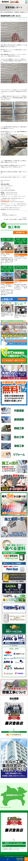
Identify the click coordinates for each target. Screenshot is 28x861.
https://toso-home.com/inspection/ (17, 201)
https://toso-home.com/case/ (11, 192)
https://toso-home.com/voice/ (11, 194)
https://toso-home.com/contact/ (13, 209)
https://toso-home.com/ (5, 180)
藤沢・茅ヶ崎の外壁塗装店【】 (10, 856)
